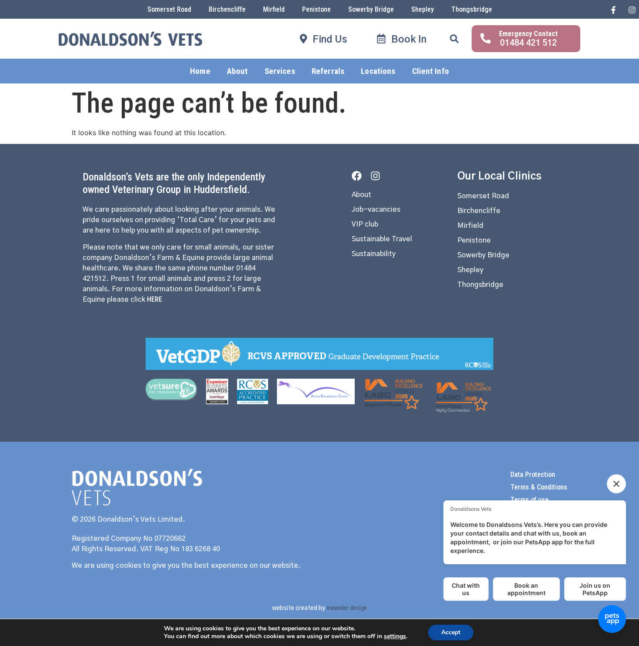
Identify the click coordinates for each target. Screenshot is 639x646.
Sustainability (374, 253)
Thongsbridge (471, 9)
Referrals (328, 71)
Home (200, 71)
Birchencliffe (227, 9)
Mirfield (274, 9)
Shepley (422, 9)
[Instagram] (375, 176)
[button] (454, 38)
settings (395, 636)
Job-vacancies (376, 209)
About (237, 71)
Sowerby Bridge (371, 9)
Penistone (316, 9)
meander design (346, 607)
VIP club (365, 224)
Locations (378, 71)
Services (280, 71)
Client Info (430, 71)
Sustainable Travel (382, 239)
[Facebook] (357, 176)
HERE (154, 299)
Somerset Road (169, 9)
